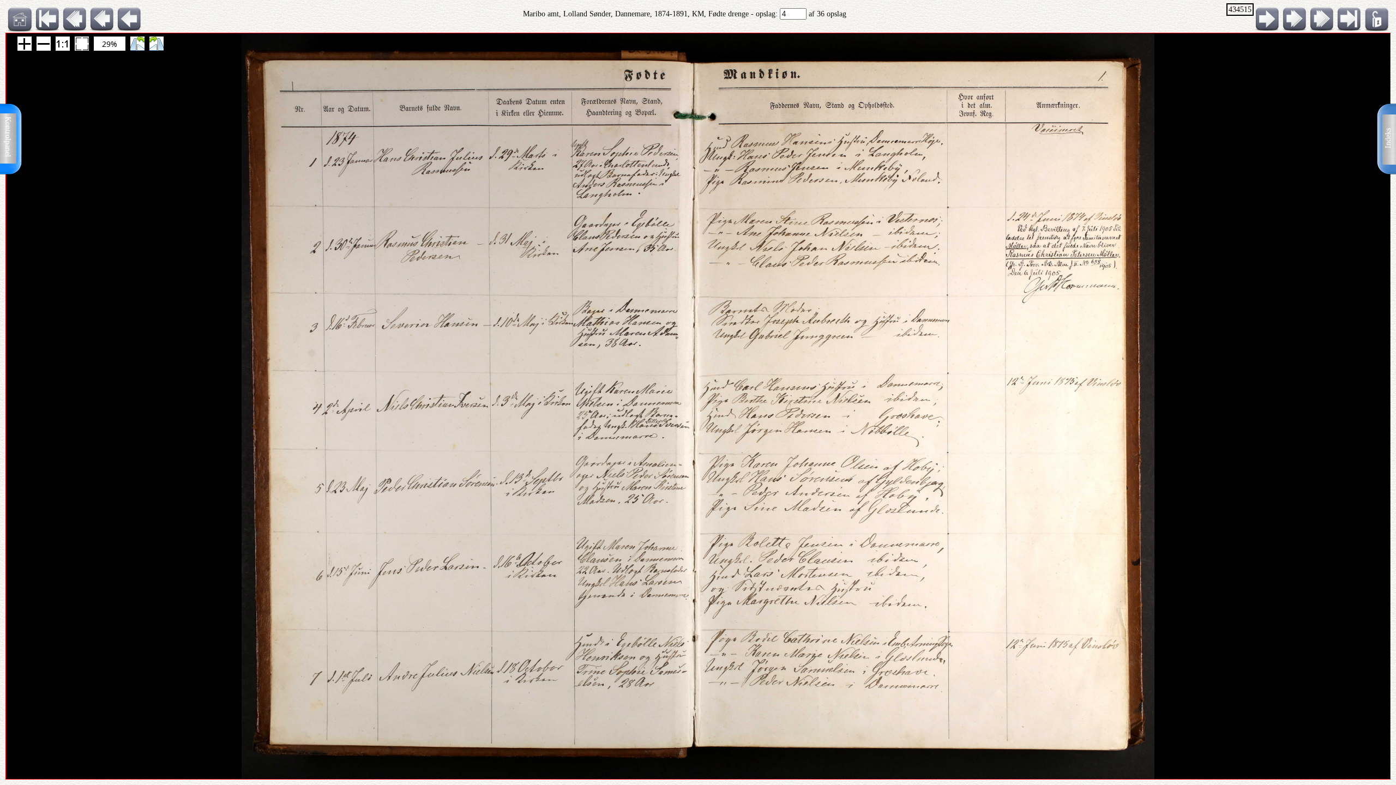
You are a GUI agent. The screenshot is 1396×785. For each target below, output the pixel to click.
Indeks (1388, 138)
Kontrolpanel (8, 137)
